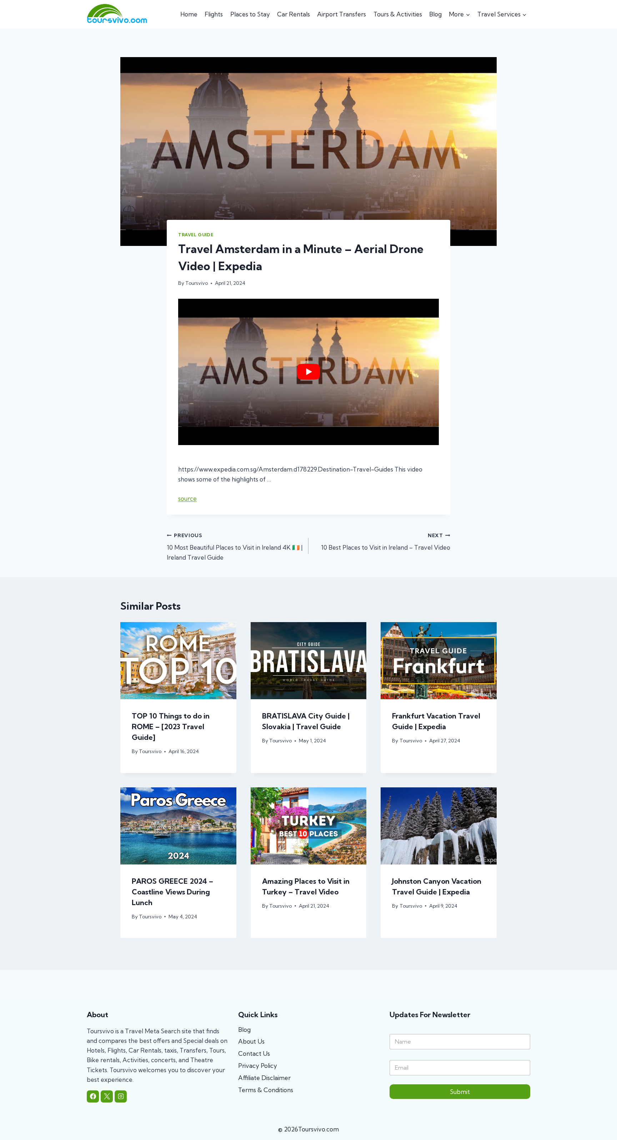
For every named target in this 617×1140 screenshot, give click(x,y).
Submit (460, 1091)
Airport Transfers (341, 14)
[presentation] (178, 660)
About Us (251, 1041)
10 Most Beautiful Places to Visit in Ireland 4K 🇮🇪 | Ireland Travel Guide (234, 547)
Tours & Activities (397, 14)
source (187, 498)
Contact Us (254, 1053)
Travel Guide (195, 234)
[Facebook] (93, 1096)
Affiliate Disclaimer (264, 1077)
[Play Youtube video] (308, 372)
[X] (107, 1096)
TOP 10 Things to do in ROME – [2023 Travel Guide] (171, 726)
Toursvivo (196, 283)
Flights (214, 14)
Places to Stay (250, 14)
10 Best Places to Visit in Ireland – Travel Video (385, 542)
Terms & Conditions (265, 1090)
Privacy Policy (257, 1065)
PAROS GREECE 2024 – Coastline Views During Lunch (172, 892)
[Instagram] (121, 1096)
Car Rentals (293, 14)
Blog (435, 14)
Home (188, 14)
